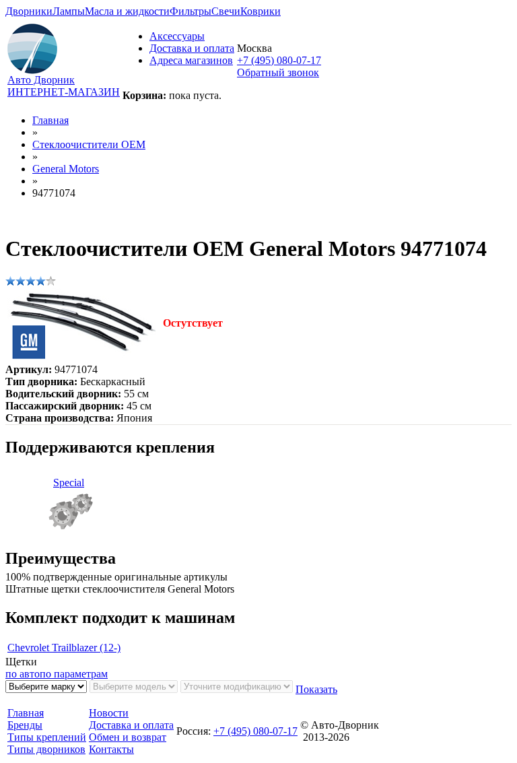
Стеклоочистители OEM (88, 144)
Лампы (69, 11)
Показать (316, 689)
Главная (50, 120)
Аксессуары (177, 36)
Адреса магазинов (191, 60)
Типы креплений (46, 737)
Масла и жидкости (127, 11)
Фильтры (190, 11)
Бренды (24, 725)
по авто (22, 673)
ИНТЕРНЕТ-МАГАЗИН (63, 92)
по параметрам (74, 673)
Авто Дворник (41, 80)
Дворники (29, 11)
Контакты (111, 749)
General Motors (65, 168)
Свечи (225, 11)
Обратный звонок (278, 72)
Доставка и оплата (191, 48)
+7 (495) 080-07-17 (279, 60)
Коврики (260, 11)
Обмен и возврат (127, 737)
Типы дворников (46, 749)
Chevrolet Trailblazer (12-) (63, 647)
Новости (109, 713)
